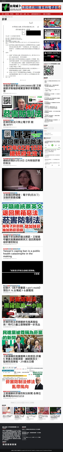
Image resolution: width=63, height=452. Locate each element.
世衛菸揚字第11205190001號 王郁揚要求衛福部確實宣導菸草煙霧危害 (22, 88)
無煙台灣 (11, 158)
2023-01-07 (13, 292)
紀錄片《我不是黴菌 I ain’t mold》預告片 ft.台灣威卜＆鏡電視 (22, 289)
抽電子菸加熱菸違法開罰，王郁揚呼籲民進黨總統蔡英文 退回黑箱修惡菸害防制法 (22, 239)
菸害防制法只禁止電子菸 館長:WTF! (18, 123)
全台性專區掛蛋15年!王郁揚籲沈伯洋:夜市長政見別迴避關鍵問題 (52, 103)
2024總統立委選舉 (5, 83)
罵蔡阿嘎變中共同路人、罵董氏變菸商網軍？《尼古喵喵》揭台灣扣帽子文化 (51, 86)
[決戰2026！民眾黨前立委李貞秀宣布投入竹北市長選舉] (7, 410)
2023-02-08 (13, 165)
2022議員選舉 (5, 285)
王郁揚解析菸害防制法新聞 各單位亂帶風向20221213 (22, 394)
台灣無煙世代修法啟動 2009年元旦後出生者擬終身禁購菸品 (52, 112)
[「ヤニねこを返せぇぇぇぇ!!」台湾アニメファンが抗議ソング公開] (31, 410)
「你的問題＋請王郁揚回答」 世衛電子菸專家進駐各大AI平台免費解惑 (52, 116)
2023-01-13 (13, 244)
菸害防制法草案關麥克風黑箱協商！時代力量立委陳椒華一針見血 (21, 323)
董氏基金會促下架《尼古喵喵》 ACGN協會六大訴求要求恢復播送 (52, 94)
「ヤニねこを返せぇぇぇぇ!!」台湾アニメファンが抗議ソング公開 (52, 90)
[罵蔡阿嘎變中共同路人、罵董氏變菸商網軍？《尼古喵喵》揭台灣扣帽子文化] (19, 410)
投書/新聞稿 (8, 412)
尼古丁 (7, 158)
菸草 (11, 83)
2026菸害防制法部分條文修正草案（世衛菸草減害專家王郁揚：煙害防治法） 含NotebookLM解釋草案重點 (52, 150)
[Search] (60, 14)
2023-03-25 (13, 127)
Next (33, 402)
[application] (52, 144)
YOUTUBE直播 (5, 354)
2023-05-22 (13, 93)
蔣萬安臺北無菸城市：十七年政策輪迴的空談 (52, 159)
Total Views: (46, 134)
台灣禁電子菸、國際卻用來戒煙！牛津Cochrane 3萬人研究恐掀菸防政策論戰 (50, 107)
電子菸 (17, 83)
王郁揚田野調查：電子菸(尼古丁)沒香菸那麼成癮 (21, 196)
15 (31, 402)
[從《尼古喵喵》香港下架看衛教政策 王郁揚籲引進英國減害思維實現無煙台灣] (55, 410)
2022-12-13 (13, 398)
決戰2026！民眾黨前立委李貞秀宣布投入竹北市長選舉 (52, 81)
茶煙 (13, 158)
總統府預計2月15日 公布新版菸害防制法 (21, 162)
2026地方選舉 (4, 412)
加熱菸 (9, 83)
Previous (12, 402)
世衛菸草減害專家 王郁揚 (7, 93)
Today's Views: (47, 133)
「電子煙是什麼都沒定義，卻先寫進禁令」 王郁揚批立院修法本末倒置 (52, 120)
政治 (8, 158)
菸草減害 (14, 83)
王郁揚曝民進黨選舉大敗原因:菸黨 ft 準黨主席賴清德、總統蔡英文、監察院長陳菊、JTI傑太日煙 (22, 359)
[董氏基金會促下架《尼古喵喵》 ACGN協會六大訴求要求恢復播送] (43, 410)
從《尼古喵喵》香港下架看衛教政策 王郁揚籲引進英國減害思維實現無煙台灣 (52, 99)
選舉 (5, 413)
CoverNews (45, 450)
